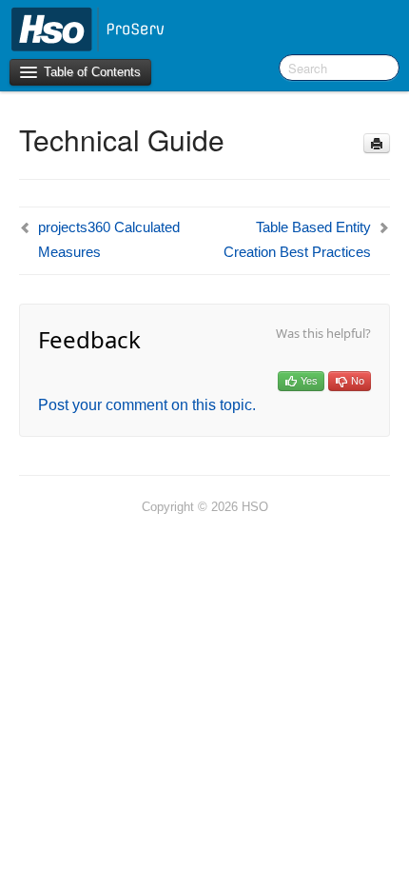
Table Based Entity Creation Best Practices (297, 239)
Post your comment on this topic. (147, 405)
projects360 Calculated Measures (109, 239)
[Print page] (376, 143)
